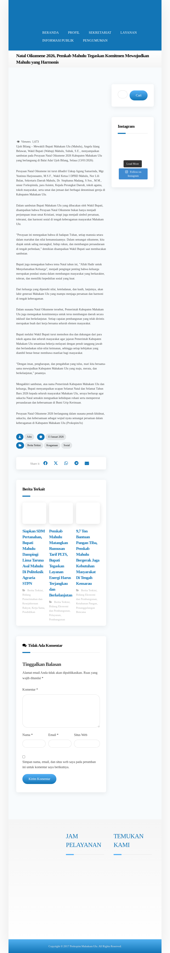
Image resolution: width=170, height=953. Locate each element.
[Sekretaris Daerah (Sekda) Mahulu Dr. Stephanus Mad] (133, 155)
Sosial (67, 445)
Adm (29, 436)
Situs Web (80, 735)
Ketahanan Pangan (86, 603)
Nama (27, 735)
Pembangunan (57, 619)
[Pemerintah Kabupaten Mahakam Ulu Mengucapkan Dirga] (123, 155)
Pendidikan (28, 612)
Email (53, 735)
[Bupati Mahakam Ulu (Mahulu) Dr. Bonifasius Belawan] (142, 143)
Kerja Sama (38, 607)
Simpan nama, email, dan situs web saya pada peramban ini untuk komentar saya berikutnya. (59, 764)
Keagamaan (52, 445)
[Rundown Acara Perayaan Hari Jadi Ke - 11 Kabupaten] (123, 143)
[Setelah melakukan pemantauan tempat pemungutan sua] (142, 155)
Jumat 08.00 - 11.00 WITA (86, 875)
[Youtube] (80, 892)
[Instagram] (69, 892)
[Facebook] (75, 892)
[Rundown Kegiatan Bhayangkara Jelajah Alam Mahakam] (133, 143)
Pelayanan (55, 615)
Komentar (30, 689)
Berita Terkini (34, 445)
